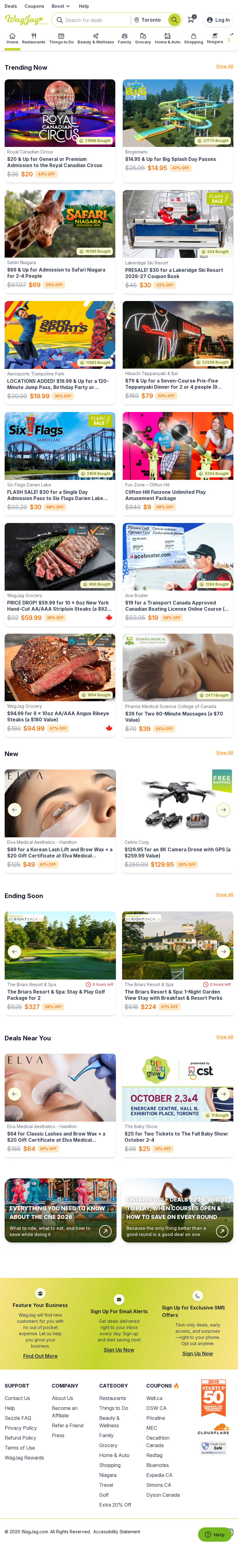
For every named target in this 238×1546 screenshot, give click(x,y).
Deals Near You (28, 1038)
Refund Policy (20, 1438)
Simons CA (158, 1485)
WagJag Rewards (24, 1458)
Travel (106, 1485)
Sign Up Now (119, 1350)
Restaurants (112, 1398)
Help (84, 6)
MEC (151, 1428)
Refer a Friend (67, 1425)
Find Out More (40, 1356)
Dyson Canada (163, 1495)
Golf (104, 1495)
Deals (11, 6)
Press (58, 1435)
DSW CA (156, 1408)
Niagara (108, 1475)
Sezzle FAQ (18, 1418)
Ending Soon (24, 896)
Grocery (108, 1445)
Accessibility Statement (116, 1531)
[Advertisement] (119, 1259)
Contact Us (17, 1398)
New (11, 754)
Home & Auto (114, 1455)
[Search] (174, 20)
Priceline (155, 1418)
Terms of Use (20, 1448)
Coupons (34, 6)
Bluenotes (157, 1465)
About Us (62, 1398)
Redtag (154, 1455)
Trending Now (26, 67)
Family (106, 1435)
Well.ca (154, 1398)
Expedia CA (159, 1475)
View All (224, 66)
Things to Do (113, 1408)
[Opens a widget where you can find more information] (215, 1535)
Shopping (110, 1465)
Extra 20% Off (115, 1505)
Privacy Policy (21, 1428)
